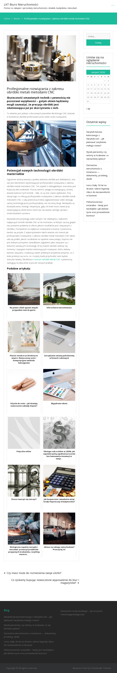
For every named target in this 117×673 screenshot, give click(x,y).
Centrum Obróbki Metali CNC (46, 259)
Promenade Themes (101, 668)
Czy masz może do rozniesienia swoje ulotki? (34, 573)
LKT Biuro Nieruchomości (21, 4)
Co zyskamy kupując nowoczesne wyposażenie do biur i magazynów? (45, 581)
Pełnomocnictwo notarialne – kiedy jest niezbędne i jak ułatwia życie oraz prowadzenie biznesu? (98, 208)
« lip (88, 108)
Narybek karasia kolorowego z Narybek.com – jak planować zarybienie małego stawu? (96, 138)
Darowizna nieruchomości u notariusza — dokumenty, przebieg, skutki (97, 172)
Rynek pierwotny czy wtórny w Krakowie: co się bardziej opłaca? (97, 155)
